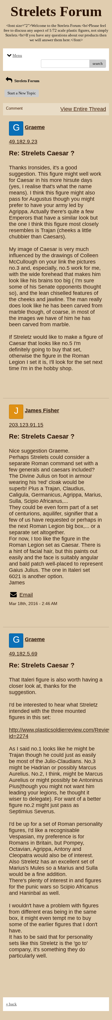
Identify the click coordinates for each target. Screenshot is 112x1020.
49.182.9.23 (23, 142)
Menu (17, 55)
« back (11, 1004)
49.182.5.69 (23, 654)
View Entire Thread (83, 109)
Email (26, 595)
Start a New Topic (21, 93)
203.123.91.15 (26, 425)
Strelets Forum (26, 81)
